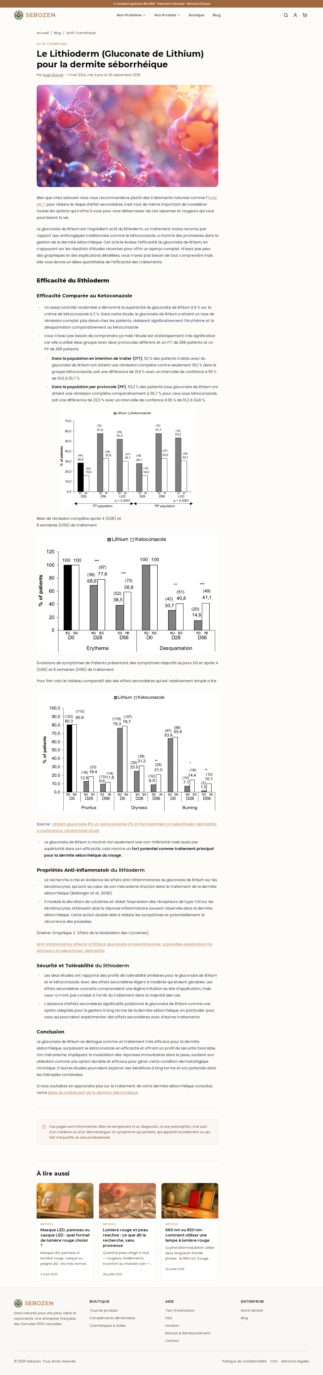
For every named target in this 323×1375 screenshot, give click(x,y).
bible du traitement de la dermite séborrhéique (93, 1092)
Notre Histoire (252, 1310)
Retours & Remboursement (187, 1333)
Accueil (43, 32)
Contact (172, 1340)
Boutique (196, 15)
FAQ (168, 1318)
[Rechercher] (286, 15)
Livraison (172, 1325)
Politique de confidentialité (244, 1361)
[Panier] (305, 15)
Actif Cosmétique (81, 32)
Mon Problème (129, 15)
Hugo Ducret (53, 75)
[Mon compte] (295, 15)
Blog (217, 15)
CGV (274, 1361)
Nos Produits (165, 15)
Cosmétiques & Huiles (108, 1325)
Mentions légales (295, 1361)
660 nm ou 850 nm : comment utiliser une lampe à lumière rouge (187, 1235)
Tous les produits (104, 1310)
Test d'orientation (180, 1310)
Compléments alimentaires (112, 1318)
